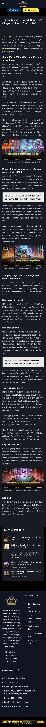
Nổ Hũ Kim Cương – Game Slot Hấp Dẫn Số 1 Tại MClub (26, 573)
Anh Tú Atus (23, 687)
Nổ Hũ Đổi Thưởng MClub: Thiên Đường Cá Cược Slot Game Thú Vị (26, 563)
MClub (5, 49)
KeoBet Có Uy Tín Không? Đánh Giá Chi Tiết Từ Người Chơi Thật (26, 538)
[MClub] (23, 4)
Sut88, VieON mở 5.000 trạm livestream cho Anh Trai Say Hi (26, 546)
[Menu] (3, 4)
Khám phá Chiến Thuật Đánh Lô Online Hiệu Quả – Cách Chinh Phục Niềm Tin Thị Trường (25, 555)
